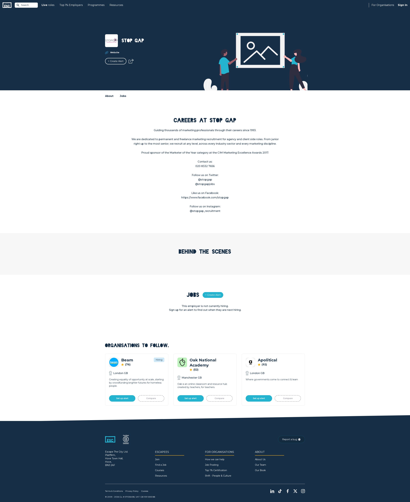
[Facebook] (288, 491)
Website (114, 52)
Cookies (144, 491)
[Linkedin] (272, 491)
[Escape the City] (7, 5)
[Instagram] (303, 491)
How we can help (214, 459)
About (109, 96)
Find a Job (160, 464)
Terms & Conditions (114, 491)
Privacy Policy (132, 491)
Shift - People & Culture (218, 475)
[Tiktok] (280, 491)
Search (25, 5)
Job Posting (211, 464)
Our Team (260, 464)
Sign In (402, 5)
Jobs (123, 96)
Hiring (159, 359)
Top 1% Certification (216, 470)
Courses (159, 470)
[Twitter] (295, 491)
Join (157, 459)
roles (48, 5)
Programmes (96, 5)
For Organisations (383, 5)
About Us (260, 459)
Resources (116, 5)
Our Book (260, 470)
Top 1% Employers (71, 5)
